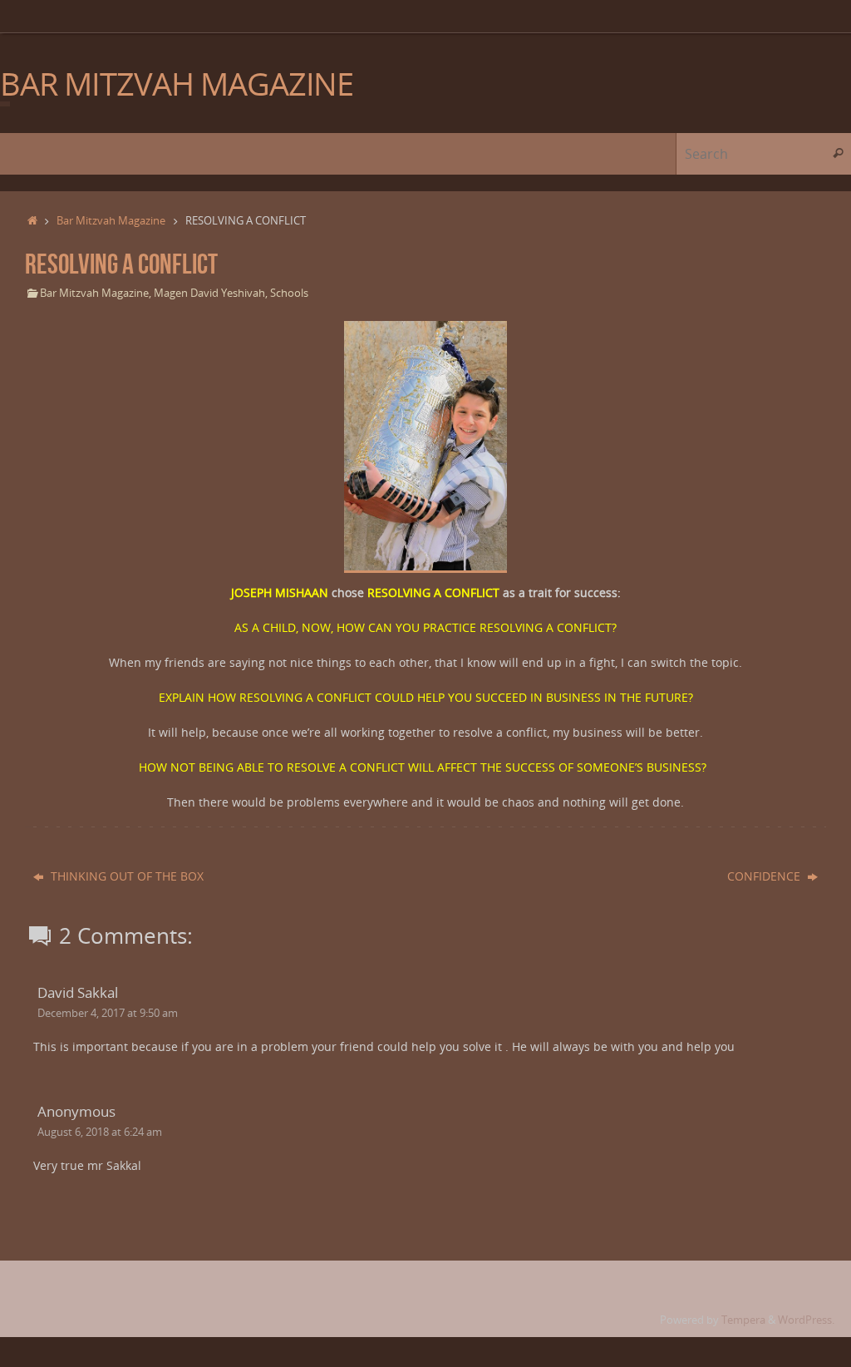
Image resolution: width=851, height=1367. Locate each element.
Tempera (743, 1320)
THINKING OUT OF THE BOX (125, 876)
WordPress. (806, 1320)
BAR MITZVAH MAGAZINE (176, 84)
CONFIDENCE (765, 876)
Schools (289, 293)
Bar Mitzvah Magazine (111, 221)
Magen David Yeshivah (209, 293)
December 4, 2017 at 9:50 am (107, 1013)
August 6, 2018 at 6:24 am (99, 1132)
